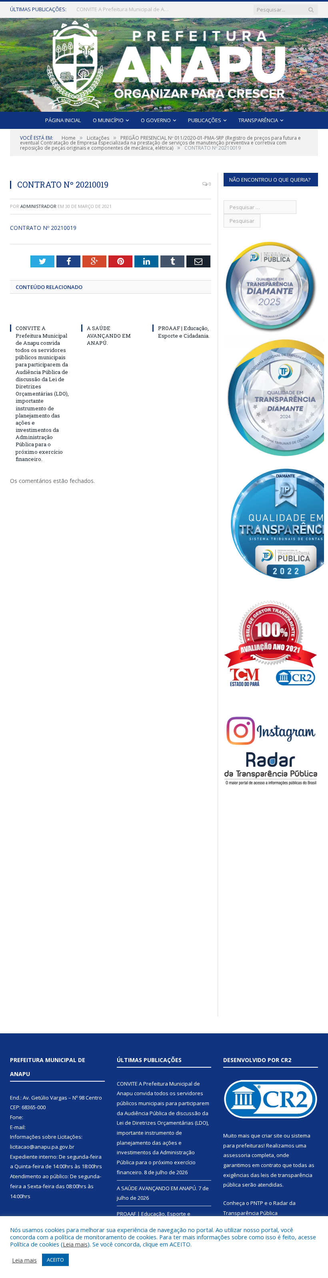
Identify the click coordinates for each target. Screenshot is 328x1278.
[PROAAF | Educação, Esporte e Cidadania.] (182, 313)
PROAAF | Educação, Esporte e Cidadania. (184, 331)
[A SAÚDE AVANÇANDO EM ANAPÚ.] (110, 313)
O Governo (156, 120)
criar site (272, 1135)
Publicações (204, 120)
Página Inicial (63, 120)
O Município (108, 120)
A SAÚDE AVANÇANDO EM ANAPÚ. (116, 9)
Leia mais (75, 1244)
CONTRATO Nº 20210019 (43, 227)
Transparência (258, 120)
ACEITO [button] (55, 1259)
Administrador (38, 206)
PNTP (256, 1203)
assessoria (236, 1155)
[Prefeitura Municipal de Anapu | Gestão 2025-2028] (164, 63)
